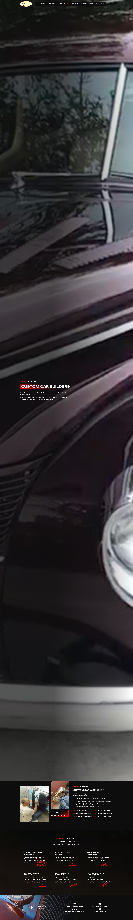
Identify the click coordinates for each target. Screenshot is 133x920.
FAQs (102, 4)
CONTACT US (93, 4)
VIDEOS (83, 4)
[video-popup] (32, 907)
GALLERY (63, 4)
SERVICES (52, 4)
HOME (43, 4)
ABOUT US (74, 4)
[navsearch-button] (110, 3)
